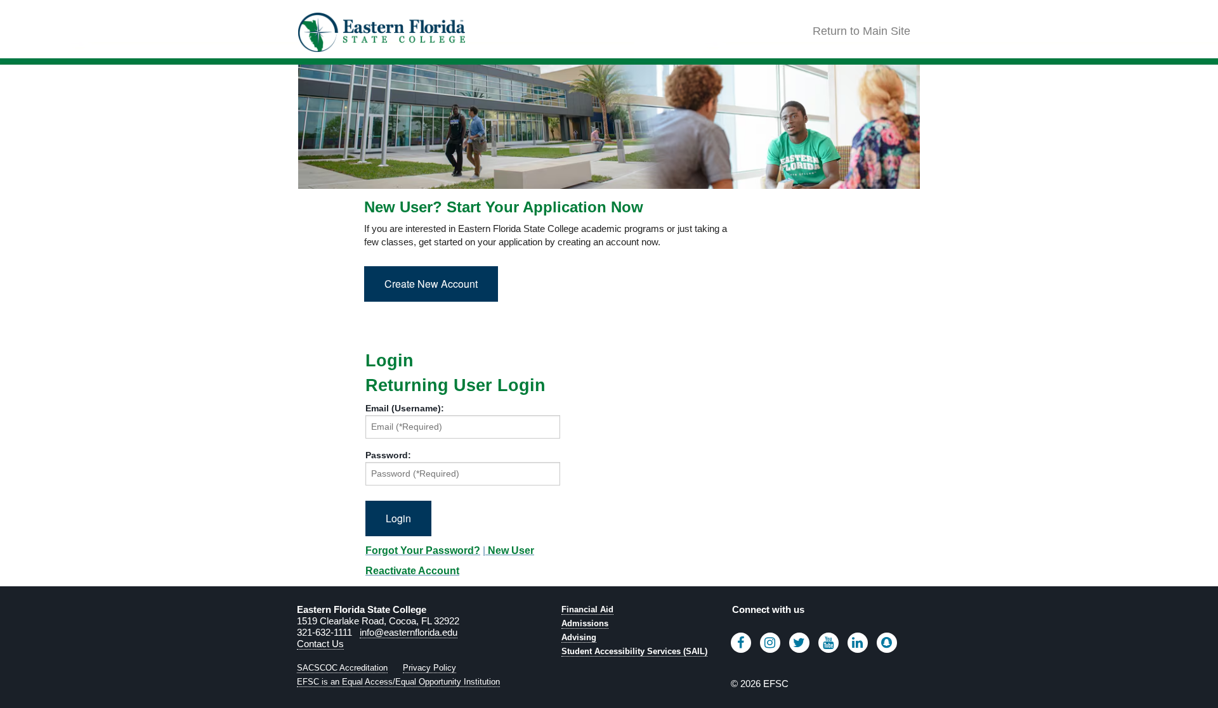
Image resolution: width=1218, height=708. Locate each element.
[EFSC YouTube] (828, 643)
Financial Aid (587, 609)
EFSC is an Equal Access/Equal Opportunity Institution (398, 681)
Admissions (584, 623)
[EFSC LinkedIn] (858, 643)
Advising (578, 637)
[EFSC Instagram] (770, 643)
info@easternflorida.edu (408, 632)
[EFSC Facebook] (741, 643)
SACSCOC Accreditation (342, 668)
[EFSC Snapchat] (887, 643)
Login (389, 361)
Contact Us (320, 643)
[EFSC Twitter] (799, 643)
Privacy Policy (429, 668)
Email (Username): (404, 408)
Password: (388, 455)
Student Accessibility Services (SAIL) (634, 651)
